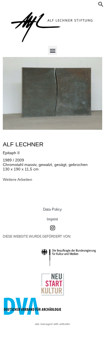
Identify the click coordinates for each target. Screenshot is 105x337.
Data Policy (52, 209)
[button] (101, 5)
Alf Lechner (23, 144)
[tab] (17, 179)
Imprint (52, 219)
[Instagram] (53, 228)
